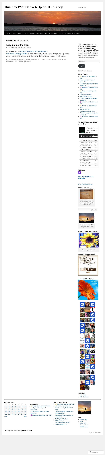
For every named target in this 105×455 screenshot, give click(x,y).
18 (15, 411)
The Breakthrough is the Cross (87, 111)
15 (6, 411)
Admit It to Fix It (59, 420)
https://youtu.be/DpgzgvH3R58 (16, 53)
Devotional (55, 59)
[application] (88, 136)
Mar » (25, 416)
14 (25, 409)
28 (25, 414)
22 (6, 414)
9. (86, 158)
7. (86, 154)
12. (86, 165)
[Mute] (93, 136)
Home (8, 33)
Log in (81, 421)
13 (22, 409)
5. (86, 149)
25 (15, 414)
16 (9, 411)
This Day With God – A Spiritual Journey (33, 7)
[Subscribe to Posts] (79, 173)
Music (60, 59)
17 (12, 411)
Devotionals (22, 59)
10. (86, 161)
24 (12, 414)
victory (28, 59)
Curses (49, 59)
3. (86, 145)
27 (22, 414)
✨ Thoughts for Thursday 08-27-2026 (40, 406)
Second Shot (83, 82)
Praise (64, 59)
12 (18, 409)
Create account (83, 419)
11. (86, 163)
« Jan (5, 416)
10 (12, 409)
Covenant (44, 59)
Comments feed (83, 425)
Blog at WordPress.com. (95, 432)
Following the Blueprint (85, 94)
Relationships (10, 61)
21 (25, 411)
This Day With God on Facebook (86, 178)
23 (9, 414)
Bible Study (15, 59)
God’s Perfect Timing (36, 33)
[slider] (94, 136)
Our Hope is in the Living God (87, 80)
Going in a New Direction (86, 96)
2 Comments (27, 61)
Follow (81, 66)
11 (15, 409)
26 (18, 414)
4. (86, 147)
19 (18, 411)
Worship (21, 61)
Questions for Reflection (72, 33)
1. (86, 140)
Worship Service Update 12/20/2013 (64, 408)
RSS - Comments (84, 397)
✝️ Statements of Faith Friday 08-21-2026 (41, 415)
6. (86, 152)
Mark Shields (27, 47)
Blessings (38, 59)
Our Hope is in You (85, 109)
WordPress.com (83, 426)
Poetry (61, 33)
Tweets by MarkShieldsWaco (85, 184)
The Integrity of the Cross (61, 419)
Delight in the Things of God (62, 422)
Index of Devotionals (51, 33)
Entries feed (83, 423)
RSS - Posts (83, 395)
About (14, 33)
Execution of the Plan (17, 44)
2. (86, 143)
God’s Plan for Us (23, 33)
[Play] (82, 136)
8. (86, 156)
